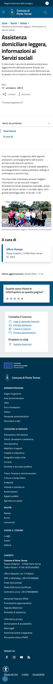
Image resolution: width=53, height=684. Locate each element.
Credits (25, 674)
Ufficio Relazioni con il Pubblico (19, 573)
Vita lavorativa (11, 443)
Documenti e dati (12, 421)
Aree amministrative (14, 398)
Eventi (7, 540)
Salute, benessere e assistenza (18, 439)
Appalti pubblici (11, 496)
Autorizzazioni (11, 491)
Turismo (8, 462)
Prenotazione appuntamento (17, 603)
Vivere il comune (13, 530)
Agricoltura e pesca (13, 500)
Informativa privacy (13, 619)
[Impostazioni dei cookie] (5, 679)
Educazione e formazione (16, 434)
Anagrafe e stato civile (14, 457)
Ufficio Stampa (14, 249)
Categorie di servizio (16, 429)
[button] (5, 669)
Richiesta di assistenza (15, 612)
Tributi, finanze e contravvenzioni (20, 473)
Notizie (23, 23)
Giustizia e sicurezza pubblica (18, 466)
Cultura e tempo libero (14, 478)
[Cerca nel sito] (45, 12)
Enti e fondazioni (12, 407)
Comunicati (9, 522)
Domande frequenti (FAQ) (16, 598)
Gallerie (7, 545)
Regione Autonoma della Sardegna (18, 3)
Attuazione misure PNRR (16, 637)
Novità (14, 23)
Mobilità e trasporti (13, 448)
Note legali (9, 628)
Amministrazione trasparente (18, 632)
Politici (7, 412)
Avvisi (7, 517)
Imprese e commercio (14, 487)
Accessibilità (38, 674)
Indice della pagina (11, 123)
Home (4, 23)
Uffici (6, 402)
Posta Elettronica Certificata (17, 587)
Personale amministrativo (16, 416)
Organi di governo (12, 393)
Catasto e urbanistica (14, 453)
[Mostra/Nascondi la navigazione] (3, 12)
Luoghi (7, 536)
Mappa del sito (11, 674)
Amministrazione (13, 388)
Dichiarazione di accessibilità (17, 623)
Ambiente (8, 482)
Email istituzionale (13, 582)
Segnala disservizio (13, 607)
